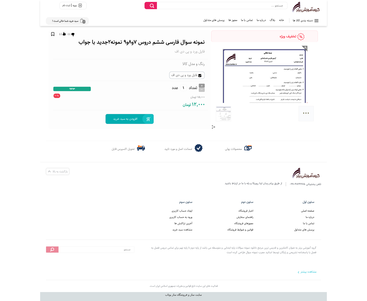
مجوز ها (232, 20)
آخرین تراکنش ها (183, 223)
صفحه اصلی (307, 211)
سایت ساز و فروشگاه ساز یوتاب (183, 294)
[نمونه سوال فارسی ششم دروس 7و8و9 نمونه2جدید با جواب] (306, 7)
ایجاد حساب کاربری (182, 211)
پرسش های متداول (214, 20)
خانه (281, 20)
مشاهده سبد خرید (182, 230)
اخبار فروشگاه (246, 211)
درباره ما (261, 20)
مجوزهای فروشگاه (243, 223)
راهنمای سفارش (244, 217)
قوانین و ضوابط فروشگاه (240, 230)
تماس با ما (247, 20)
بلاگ (272, 20)
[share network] (213, 127)
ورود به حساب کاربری (180, 217)
